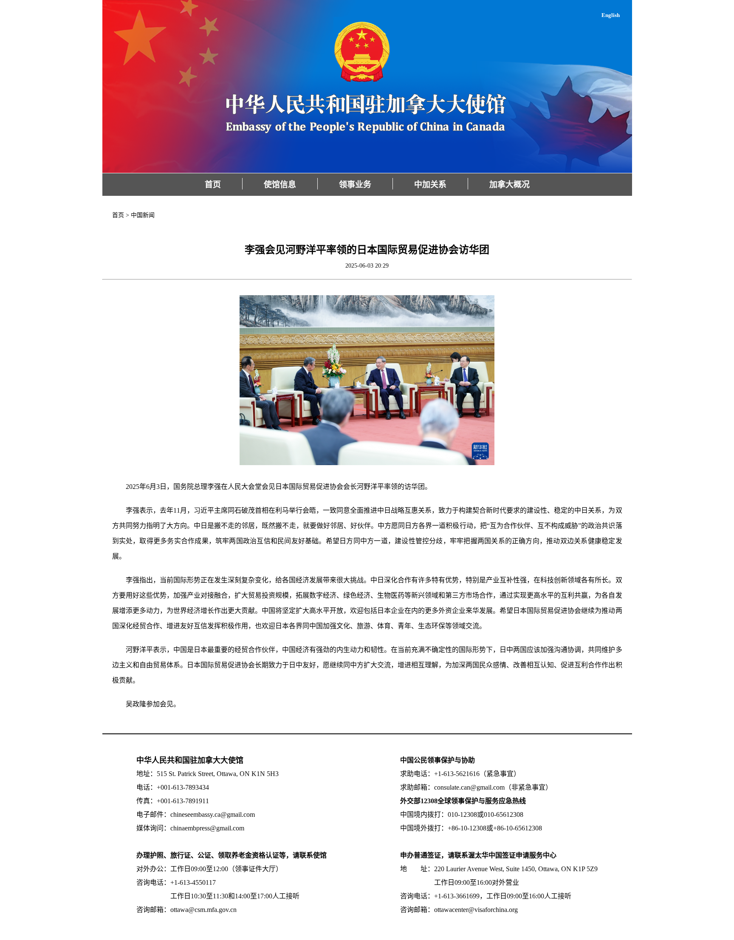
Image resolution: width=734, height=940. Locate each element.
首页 (213, 184)
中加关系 (430, 184)
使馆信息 (280, 184)
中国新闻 (143, 215)
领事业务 (355, 184)
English (610, 15)
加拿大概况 (509, 184)
